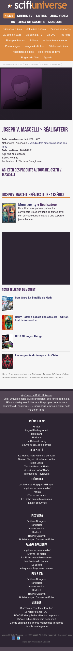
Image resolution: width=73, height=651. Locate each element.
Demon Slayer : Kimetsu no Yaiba (36, 459)
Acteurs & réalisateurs (55, 40)
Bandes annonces (60, 29)
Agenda (48, 57)
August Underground (36, 430)
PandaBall (36, 524)
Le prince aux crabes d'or (36, 488)
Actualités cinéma (36, 29)
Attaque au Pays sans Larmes (36, 568)
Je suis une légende (36, 626)
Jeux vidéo (36, 516)
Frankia (36, 491)
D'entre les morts (36, 495)
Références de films (49, 51)
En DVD (51, 34)
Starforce (37, 437)
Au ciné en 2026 (12, 34)
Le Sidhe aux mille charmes (36, 499)
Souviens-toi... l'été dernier (36, 444)
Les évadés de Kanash (36, 561)
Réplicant (36, 433)
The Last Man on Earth (36, 466)
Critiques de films (12, 29)
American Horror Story (36, 470)
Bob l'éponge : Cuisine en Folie (36, 539)
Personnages (12, 46)
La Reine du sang (36, 441)
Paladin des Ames (37, 502)
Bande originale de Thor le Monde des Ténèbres (36, 622)
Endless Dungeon (36, 521)
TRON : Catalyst (36, 535)
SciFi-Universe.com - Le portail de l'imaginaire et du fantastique (36, 6)
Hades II (36, 532)
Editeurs (34, 40)
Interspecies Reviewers (36, 473)
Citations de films (58, 46)
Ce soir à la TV (34, 34)
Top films (65, 34)
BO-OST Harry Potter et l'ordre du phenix (36, 615)
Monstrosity (27, 204)
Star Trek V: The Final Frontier (36, 608)
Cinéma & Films (36, 421)
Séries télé (36, 450)
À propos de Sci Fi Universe (36, 395)
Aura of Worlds (36, 528)
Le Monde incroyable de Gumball (36, 455)
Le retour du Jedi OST (37, 611)
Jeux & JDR (37, 574)
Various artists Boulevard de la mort (36, 619)
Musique (36, 603)
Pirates (36, 426)
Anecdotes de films (23, 51)
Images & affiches (34, 46)
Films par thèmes (15, 40)
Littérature (37, 479)
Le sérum (36, 564)
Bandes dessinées (36, 545)
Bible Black (36, 462)
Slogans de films (30, 57)
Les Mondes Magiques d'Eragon (36, 484)
